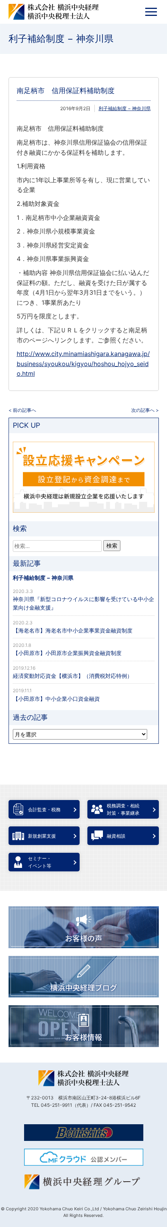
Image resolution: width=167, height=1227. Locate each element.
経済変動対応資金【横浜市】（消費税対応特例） (72, 675)
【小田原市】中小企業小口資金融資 (56, 698)
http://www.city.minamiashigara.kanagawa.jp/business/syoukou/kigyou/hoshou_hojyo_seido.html (83, 363)
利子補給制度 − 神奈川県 (61, 38)
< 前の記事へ (22, 410)
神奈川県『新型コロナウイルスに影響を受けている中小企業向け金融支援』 (83, 603)
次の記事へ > (145, 410)
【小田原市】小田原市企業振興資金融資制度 (67, 653)
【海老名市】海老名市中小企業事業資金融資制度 (72, 630)
